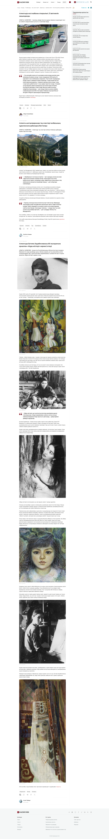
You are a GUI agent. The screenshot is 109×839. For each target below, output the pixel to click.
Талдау (59, 2)
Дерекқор (42, 7)
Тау (32, 225)
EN (81, 2)
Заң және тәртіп (35, 7)
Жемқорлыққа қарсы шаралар (52, 827)
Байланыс (76, 822)
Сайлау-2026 (68, 7)
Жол (45, 105)
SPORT (64, 2)
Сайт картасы (77, 819)
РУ (79, 2)
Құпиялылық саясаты (50, 822)
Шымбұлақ (38, 225)
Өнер (28, 791)
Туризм (22, 225)
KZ (75, 2)
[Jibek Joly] (84, 7)
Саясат (19, 822)
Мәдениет (22, 791)
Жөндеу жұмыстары (36, 105)
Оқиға (21, 105)
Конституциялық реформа (59, 7)
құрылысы (61, 219)
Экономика (19, 827)
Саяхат (44, 225)
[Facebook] (31, 108)
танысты (58, 786)
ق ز (86, 2)
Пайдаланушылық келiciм (51, 819)
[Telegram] (27, 108)
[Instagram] (20, 108)
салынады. (33, 97)
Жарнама (76, 824)
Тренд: (18, 7)
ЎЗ (87, 2)
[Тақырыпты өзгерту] (71, 2)
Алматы (27, 105)
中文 (83, 2)
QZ (77, 2)
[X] (35, 108)
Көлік (49, 105)
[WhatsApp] (24, 108)
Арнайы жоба (49, 7)
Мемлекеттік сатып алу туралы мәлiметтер (56, 829)
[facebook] (78, 812)
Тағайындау (28, 7)
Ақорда (22, 7)
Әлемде (19, 829)
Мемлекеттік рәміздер (51, 824)
